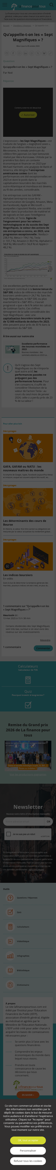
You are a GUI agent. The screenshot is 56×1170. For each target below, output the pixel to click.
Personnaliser (28, 1150)
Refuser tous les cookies (28, 1161)
